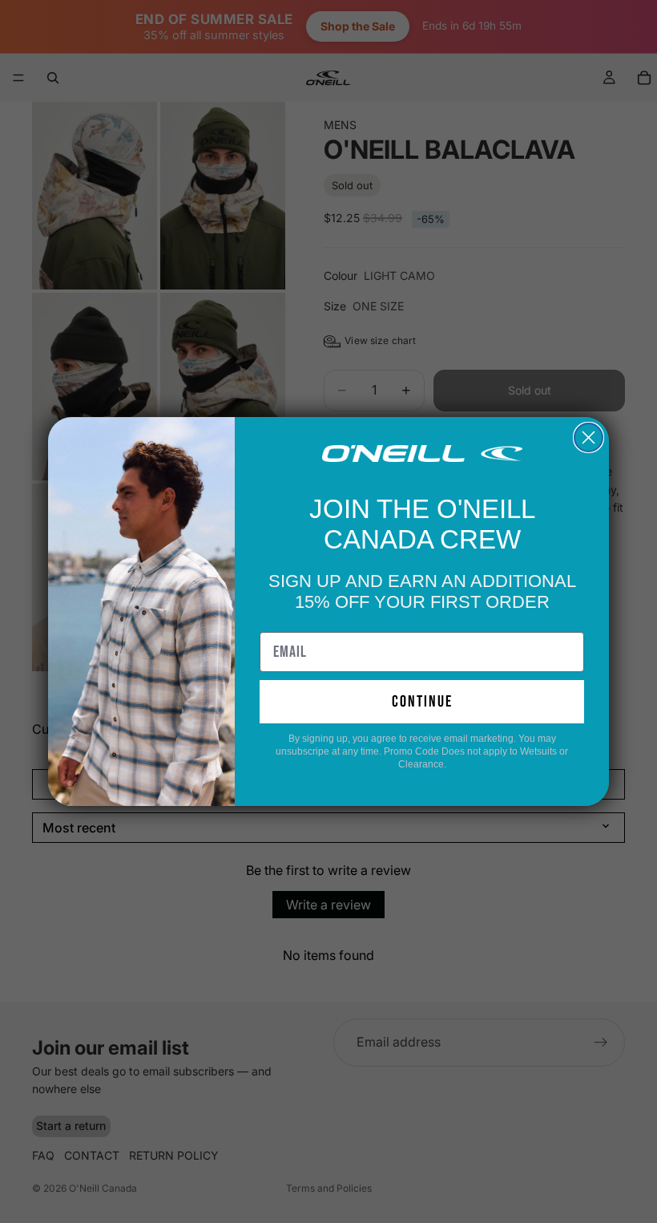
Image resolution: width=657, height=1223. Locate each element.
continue (422, 701)
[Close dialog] (588, 437)
